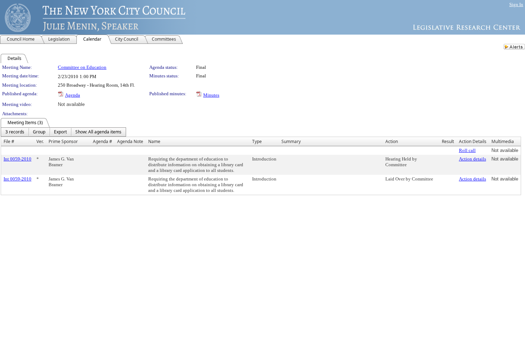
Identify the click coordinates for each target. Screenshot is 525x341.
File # (9, 141)
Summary (291, 141)
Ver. (40, 141)
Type (257, 141)
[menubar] (63, 132)
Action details (472, 159)
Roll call (467, 150)
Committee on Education (82, 67)
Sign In (516, 4)
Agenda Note (130, 141)
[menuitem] (15, 132)
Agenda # (102, 141)
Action (391, 141)
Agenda (72, 95)
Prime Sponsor (63, 141)
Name (154, 141)
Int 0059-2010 (17, 159)
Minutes (211, 95)
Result (448, 141)
